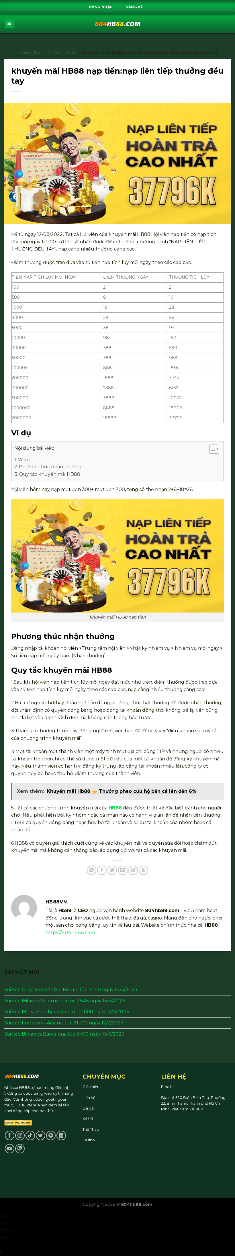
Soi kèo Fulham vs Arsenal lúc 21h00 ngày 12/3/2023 (64, 1023)
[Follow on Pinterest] (51, 1135)
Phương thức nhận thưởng (50, 466)
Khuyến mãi (61, 52)
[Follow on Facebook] (9, 1135)
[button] (211, 450)
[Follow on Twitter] (40, 1135)
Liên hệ (89, 1097)
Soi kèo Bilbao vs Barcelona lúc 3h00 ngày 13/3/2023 (64, 1034)
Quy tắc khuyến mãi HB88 (49, 474)
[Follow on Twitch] (20, 1148)
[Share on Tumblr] (143, 870)
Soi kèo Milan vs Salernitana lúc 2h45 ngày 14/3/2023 (64, 1000)
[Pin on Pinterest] (133, 870)
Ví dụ (24, 459)
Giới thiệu (91, 1087)
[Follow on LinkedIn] (61, 1135)
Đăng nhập (101, 7)
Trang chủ (28, 52)
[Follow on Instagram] (20, 1135)
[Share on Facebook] (102, 870)
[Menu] (9, 24)
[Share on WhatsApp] (91, 870)
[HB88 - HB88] (117, 23)
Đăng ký (134, 7)
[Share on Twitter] (112, 870)
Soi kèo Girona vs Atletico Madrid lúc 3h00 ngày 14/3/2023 (70, 989)
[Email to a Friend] (123, 870)
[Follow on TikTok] (30, 1135)
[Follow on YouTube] (9, 1148)
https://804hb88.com (70, 932)
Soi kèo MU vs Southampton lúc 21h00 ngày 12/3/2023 (66, 1012)
